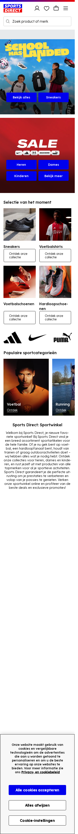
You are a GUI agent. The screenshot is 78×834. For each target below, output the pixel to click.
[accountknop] (37, 8)
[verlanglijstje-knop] (46, 8)
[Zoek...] (7, 21)
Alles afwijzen (37, 805)
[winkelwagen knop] (56, 8)
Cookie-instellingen (37, 820)
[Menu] (65, 8)
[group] (37, 337)
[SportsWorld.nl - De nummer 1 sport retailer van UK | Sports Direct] (12, 8)
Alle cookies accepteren (37, 790)
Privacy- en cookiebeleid (40, 772)
